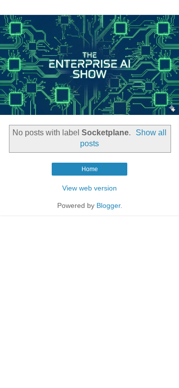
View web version (89, 188)
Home (90, 169)
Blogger (108, 205)
